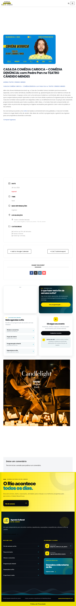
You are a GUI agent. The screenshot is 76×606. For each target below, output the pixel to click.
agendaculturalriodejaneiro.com (65, 598)
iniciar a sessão (16, 465)
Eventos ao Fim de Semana (22, 231)
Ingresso (14, 210)
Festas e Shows (18, 234)
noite (25, 111)
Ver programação (55, 304)
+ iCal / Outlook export (58, 251)
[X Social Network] (36, 273)
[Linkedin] (40, 273)
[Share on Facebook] (31, 273)
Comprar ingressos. (9, 120)
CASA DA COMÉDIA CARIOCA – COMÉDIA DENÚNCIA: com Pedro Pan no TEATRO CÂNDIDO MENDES (34, 86)
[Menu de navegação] (72, 3)
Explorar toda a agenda (9, 534)
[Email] (44, 273)
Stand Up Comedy (19, 236)
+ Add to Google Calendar (19, 251)
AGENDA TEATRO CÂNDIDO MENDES (14, 82)
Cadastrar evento (55, 333)
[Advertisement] (38, 21)
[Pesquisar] (68, 3)
